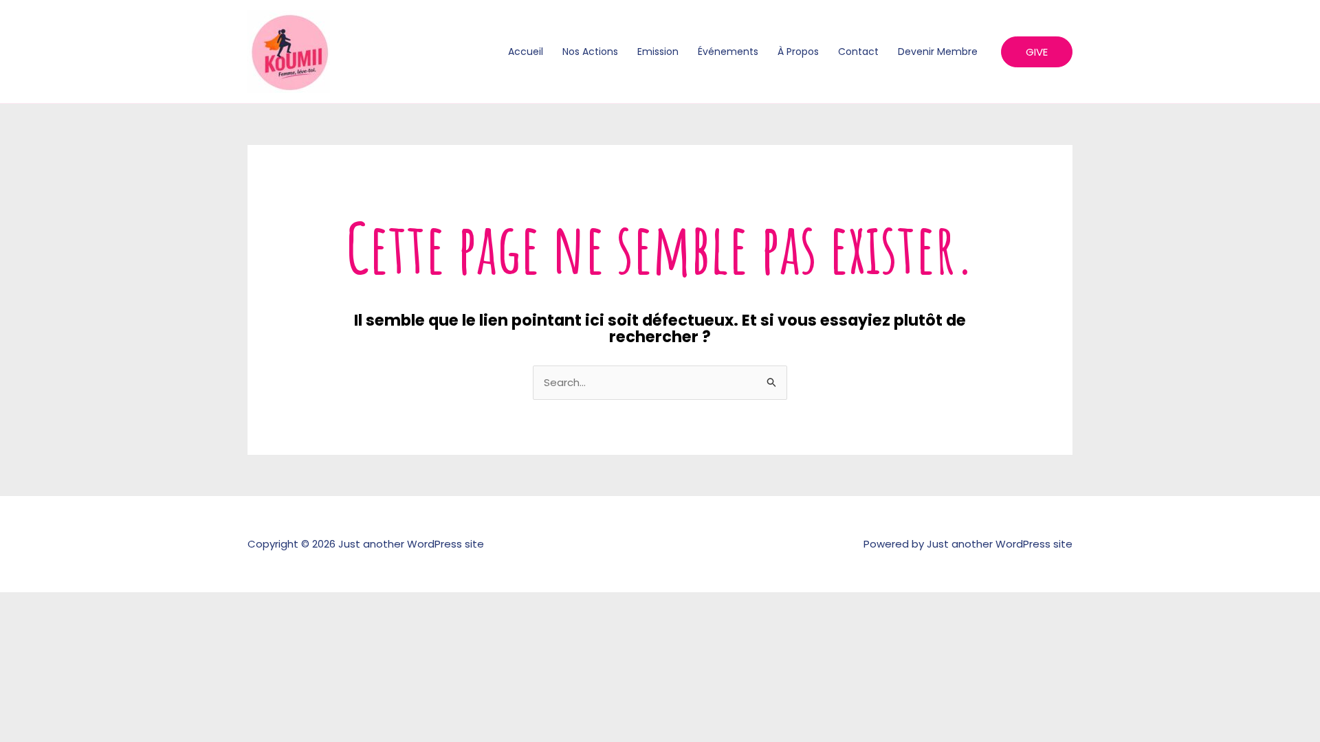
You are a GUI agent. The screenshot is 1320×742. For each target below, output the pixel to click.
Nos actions (590, 51)
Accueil (525, 51)
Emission (658, 51)
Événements (728, 51)
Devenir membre (938, 51)
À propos (798, 51)
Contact (858, 51)
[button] (1036, 51)
